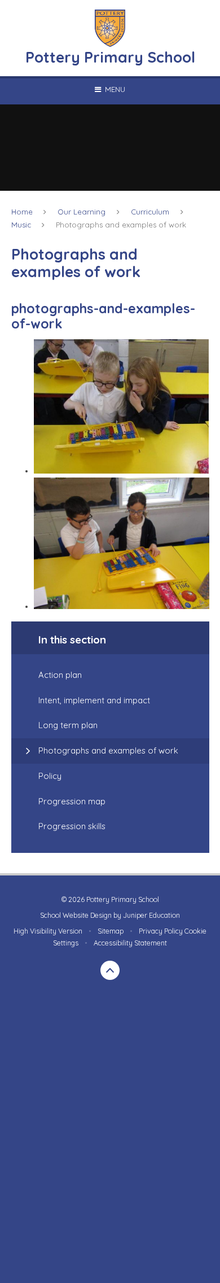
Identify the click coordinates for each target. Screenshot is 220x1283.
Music (21, 224)
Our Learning (81, 211)
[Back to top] (110, 970)
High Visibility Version (48, 931)
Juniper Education (151, 915)
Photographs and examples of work (121, 224)
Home (22, 211)
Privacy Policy (161, 931)
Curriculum (150, 211)
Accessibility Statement (130, 943)
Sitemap (111, 931)
